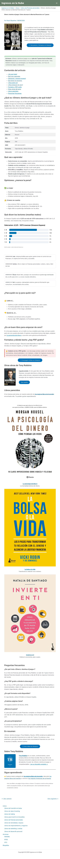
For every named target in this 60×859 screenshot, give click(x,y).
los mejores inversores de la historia (40, 778)
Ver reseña (24, 382)
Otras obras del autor (14, 89)
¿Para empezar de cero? (15, 85)
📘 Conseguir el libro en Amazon (30, 360)
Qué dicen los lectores (15, 80)
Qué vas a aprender (14, 76)
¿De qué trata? (12, 74)
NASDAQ (7, 836)
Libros (5, 806)
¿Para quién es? (13, 83)
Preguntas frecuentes (14, 93)
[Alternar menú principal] (56, 3)
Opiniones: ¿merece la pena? (17, 78)
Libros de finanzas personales (13, 820)
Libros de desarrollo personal (13, 831)
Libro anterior (7, 798)
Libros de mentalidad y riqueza (13, 823)
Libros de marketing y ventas (13, 828)
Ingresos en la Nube (13, 3)
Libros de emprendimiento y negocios (16, 825)
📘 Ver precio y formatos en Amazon (40, 45)
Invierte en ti (30, 655)
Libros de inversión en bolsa (13, 808)
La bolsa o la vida (30, 569)
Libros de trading (9, 814)
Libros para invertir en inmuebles (14, 817)
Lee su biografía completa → (39, 764)
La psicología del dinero (14, 335)
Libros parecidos (13, 91)
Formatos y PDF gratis (15, 87)
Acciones (5, 834)
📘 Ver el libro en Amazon (30, 746)
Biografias (6, 845)
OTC (5, 842)
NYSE (6, 839)
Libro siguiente (53, 798)
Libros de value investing (12, 811)
